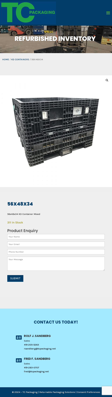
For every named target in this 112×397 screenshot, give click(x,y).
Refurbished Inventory (55, 38)
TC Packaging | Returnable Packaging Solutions (49, 392)
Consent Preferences (88, 392)
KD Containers (20, 59)
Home (5, 59)
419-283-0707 (31, 367)
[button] (107, 80)
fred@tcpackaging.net (36, 371)
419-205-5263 (31, 344)
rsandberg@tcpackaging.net (40, 348)
